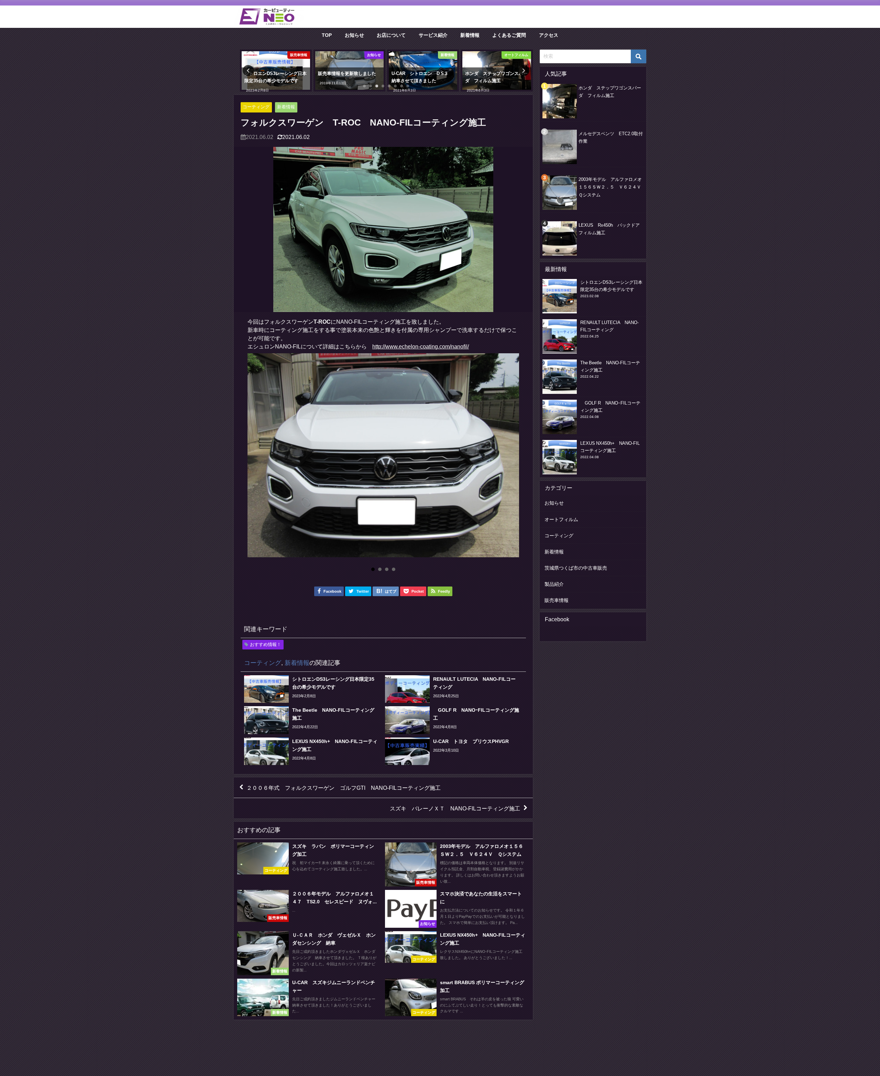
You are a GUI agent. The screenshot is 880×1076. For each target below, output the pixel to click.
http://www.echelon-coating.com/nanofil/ (420, 346)
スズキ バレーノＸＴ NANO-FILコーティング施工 (455, 808)
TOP (327, 35)
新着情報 (470, 35)
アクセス (548, 35)
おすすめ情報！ (265, 644)
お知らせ (354, 35)
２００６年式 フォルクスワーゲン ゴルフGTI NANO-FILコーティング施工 (343, 787)
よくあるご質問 (509, 35)
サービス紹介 (433, 35)
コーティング (256, 107)
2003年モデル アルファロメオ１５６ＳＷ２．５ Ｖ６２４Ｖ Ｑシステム (612, 187)
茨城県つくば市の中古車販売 (575, 568)
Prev (256, 457)
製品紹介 (554, 584)
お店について (391, 35)
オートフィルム (561, 519)
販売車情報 (556, 600)
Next (510, 457)
